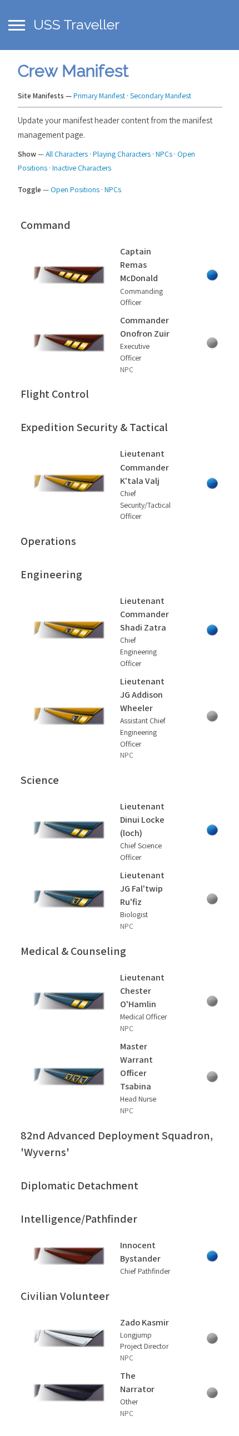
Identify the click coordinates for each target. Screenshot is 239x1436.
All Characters (67, 154)
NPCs (164, 154)
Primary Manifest (99, 96)
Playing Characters (122, 154)
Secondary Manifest (160, 96)
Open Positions (75, 189)
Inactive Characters (81, 168)
